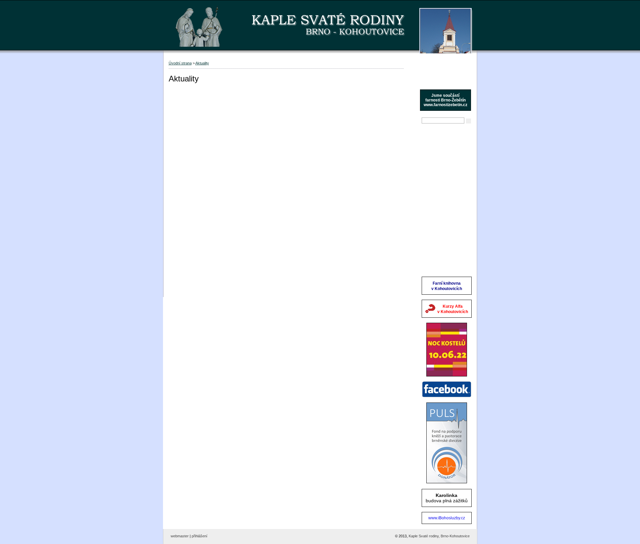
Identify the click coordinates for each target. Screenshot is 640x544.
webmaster (180, 536)
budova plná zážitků (447, 498)
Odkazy (430, 248)
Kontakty (431, 238)
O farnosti (432, 154)
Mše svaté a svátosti (443, 164)
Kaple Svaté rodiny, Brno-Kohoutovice (439, 536)
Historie (430, 182)
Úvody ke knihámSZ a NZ (440, 260)
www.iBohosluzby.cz (446, 518)
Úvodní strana (180, 63)
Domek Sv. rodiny (440, 220)
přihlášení (199, 536)
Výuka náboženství (442, 173)
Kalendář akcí (436, 201)
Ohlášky (430, 145)
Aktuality (431, 136)
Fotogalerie (434, 229)
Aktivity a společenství (445, 192)
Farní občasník (438, 210)
